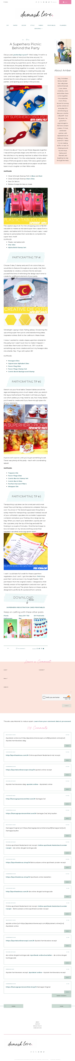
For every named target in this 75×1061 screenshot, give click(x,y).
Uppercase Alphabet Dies (18, 363)
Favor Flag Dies (14, 366)
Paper (15, 25)
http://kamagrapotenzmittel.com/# (20, 799)
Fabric (41, 25)
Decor (24, 25)
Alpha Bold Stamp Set (17, 247)
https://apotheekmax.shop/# (18, 862)
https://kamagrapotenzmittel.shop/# (21, 987)
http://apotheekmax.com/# (17, 755)
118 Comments (21, 648)
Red (40, 176)
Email (6, 678)
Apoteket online (35, 972)
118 (28, 39)
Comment (42, 669)
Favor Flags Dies (15, 476)
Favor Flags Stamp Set (17, 369)
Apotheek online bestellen (41, 955)
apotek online (32, 784)
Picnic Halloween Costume (8, 618)
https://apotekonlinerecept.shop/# (20, 770)
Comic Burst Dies (15, 481)
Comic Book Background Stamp (21, 371)
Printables (52, 25)
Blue (33, 176)
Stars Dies (30, 179)
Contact (37, 1023)
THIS (39, 576)
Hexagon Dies (14, 361)
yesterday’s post (20, 55)
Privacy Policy (37, 1025)
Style (32, 25)
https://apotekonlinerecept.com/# (20, 941)
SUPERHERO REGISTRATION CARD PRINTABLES (26, 607)
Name (5, 669)
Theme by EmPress (55, 1059)
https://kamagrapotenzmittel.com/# (21, 813)
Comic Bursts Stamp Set (18, 478)
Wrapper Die (13, 486)
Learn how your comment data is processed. (52, 721)
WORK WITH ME (38, 1027)
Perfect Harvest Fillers (17, 484)
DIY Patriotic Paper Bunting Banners (40, 618)
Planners (63, 25)
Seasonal (37, 28)
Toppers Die (13, 473)
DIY (8, 25)
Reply (67, 745)
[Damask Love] (20, 1047)
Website (6, 687)
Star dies (11, 245)
